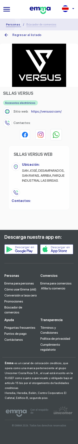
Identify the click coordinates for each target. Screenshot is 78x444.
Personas (13, 24)
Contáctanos (13, 340)
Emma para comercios (56, 283)
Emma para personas (19, 283)
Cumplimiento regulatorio (50, 347)
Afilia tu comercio (53, 288)
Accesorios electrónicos (20, 102)
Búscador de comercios (13, 309)
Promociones (13, 301)
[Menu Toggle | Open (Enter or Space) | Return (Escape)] (6, 9)
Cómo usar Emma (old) (20, 289)
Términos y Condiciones (49, 330)
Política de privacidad (55, 339)
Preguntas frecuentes (19, 328)
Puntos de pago (15, 334)
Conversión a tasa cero (20, 295)
